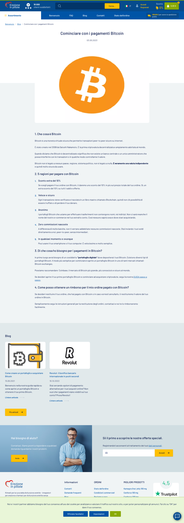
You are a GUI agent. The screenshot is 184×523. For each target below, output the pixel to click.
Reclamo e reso (100, 497)
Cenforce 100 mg (131, 492)
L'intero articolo (11, 397)
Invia (17, 458)
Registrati (144, 7)
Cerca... (112, 6)
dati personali (155, 445)
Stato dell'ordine (122, 15)
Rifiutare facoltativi (75, 514)
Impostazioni (98, 514)
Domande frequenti (72, 492)
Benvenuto (54, 15)
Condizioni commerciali (104, 492)
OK (115, 514)
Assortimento (14, 15)
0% (161, 7)
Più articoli (13, 412)
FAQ (71, 15)
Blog (85, 15)
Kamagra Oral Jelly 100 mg (135, 488)
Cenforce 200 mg (131, 497)
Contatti (101, 15)
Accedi (143, 4)
